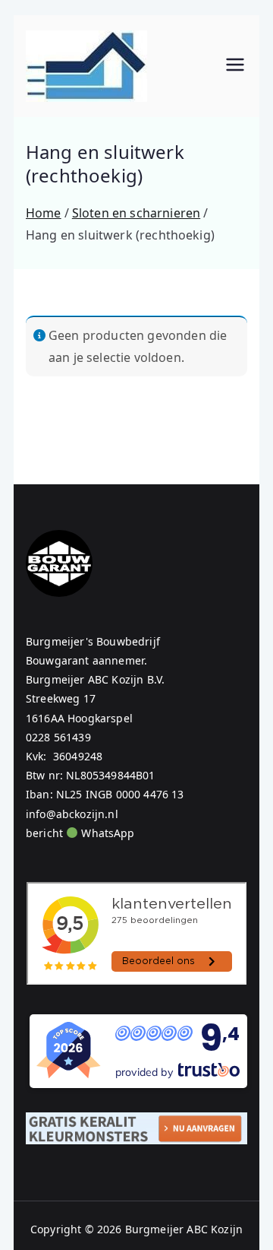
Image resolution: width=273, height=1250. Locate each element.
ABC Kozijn (215, 1229)
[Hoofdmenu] (235, 66)
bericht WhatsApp (80, 833)
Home (43, 213)
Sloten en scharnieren (136, 213)
